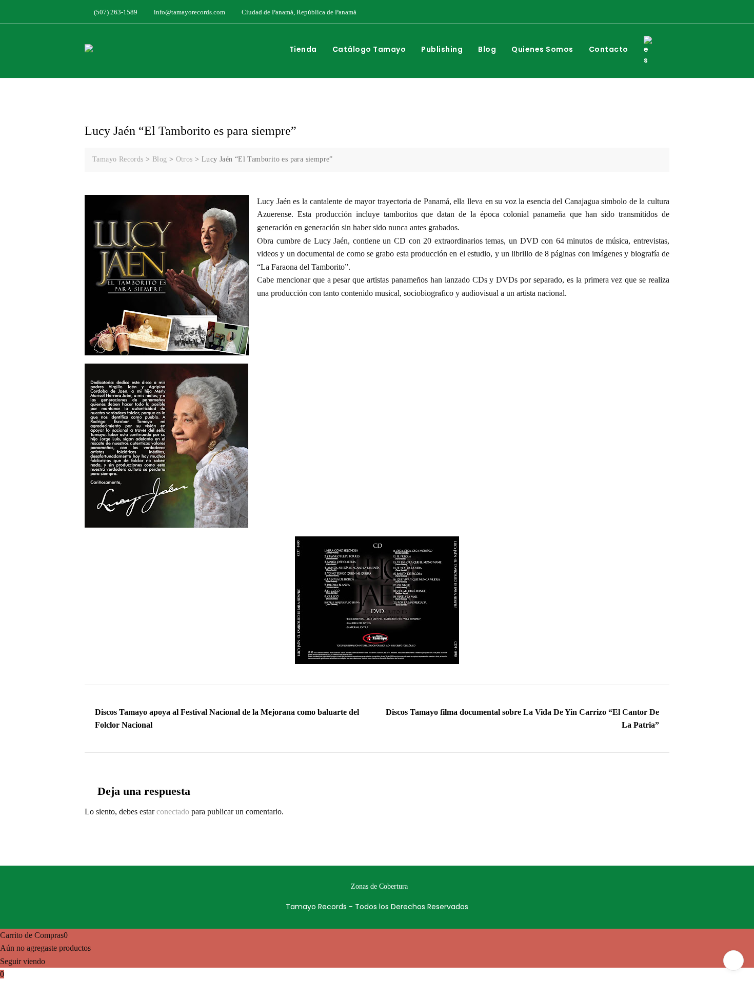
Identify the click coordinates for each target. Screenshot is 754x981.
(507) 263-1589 (114, 12)
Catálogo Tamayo (369, 49)
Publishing (442, 49)
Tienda (303, 49)
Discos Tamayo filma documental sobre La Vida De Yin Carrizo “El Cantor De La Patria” (522, 719)
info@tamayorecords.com (188, 12)
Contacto (608, 49)
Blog (487, 49)
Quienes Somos (542, 49)
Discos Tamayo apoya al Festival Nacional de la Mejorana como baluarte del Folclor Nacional (227, 719)
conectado (172, 811)
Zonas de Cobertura (379, 886)
